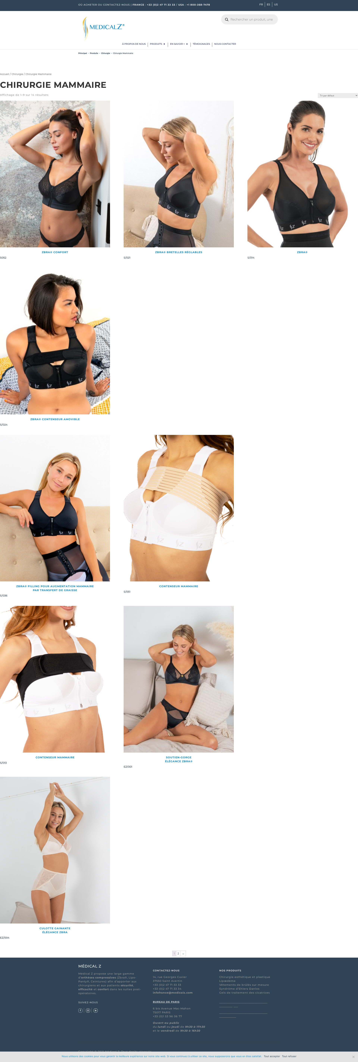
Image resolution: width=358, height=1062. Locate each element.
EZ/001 (158, 762)
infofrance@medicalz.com (173, 992)
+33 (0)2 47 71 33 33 (161, 4)
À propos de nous (134, 44)
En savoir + (177, 44)
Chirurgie (105, 53)
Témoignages (201, 44)
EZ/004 (35, 933)
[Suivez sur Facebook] (80, 1010)
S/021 (163, 255)
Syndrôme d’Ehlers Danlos (239, 988)
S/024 (40, 422)
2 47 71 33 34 (172, 988)
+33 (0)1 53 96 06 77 (167, 1016)
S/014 (277, 255)
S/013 (37, 760)
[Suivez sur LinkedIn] (96, 1010)
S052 (34, 255)
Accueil (4, 74)
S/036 (47, 591)
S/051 (161, 589)
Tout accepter (272, 1056)
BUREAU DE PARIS (166, 1001)
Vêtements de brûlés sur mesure (244, 985)
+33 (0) (158, 988)
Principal (82, 53)
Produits (156, 44)
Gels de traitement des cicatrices (244, 992)
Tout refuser (289, 1056)
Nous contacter (225, 44)
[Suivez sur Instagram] (88, 1010)
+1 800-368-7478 (198, 4)
